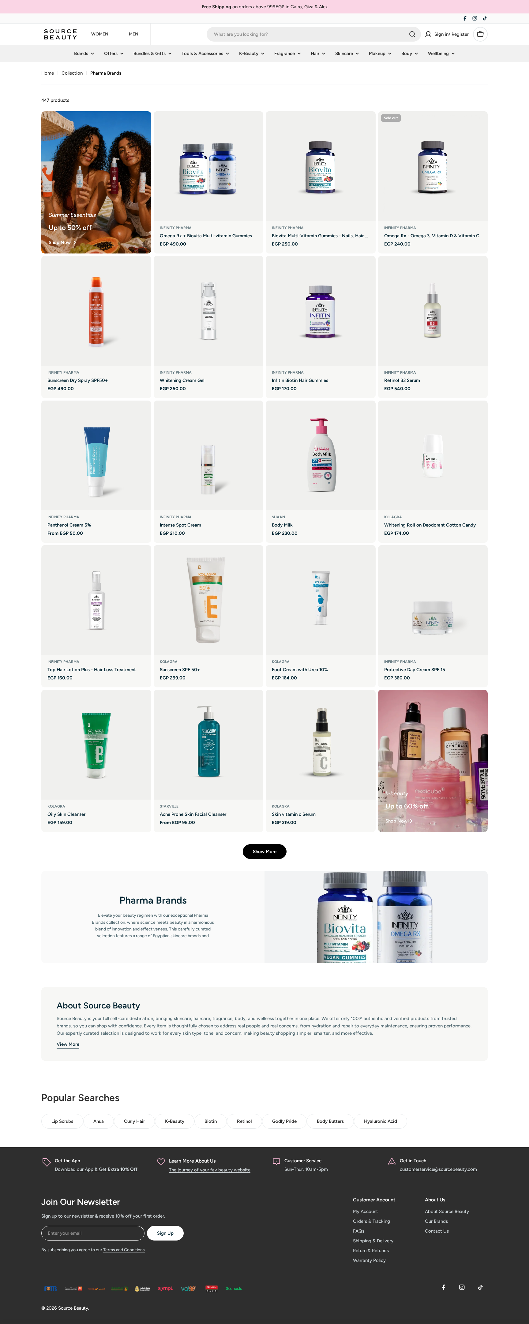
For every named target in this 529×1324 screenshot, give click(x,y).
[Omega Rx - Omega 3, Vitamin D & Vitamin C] (433, 166)
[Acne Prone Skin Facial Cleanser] (209, 745)
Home (47, 73)
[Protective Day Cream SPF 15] (433, 600)
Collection (72, 73)
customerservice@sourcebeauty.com (438, 1169)
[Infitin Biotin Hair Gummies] (321, 311)
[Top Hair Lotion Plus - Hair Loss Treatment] (96, 600)
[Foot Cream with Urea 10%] (321, 600)
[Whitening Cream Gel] (209, 311)
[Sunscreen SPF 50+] (209, 600)
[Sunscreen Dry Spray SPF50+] (96, 311)
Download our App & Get (96, 1169)
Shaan (278, 517)
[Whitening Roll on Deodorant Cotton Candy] (433, 455)
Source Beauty (73, 1308)
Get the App (67, 1160)
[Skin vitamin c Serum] (321, 745)
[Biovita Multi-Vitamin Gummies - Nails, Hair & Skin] (321, 166)
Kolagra (393, 517)
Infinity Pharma (176, 228)
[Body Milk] (321, 455)
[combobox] (314, 34)
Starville (169, 806)
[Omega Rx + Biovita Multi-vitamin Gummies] (209, 166)
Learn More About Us (192, 1161)
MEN (133, 34)
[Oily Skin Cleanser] (96, 745)
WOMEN (99, 34)
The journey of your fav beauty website (209, 1170)
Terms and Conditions (124, 1249)
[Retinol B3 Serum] (433, 311)
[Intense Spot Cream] (209, 455)
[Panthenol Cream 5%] (96, 455)
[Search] (412, 34)
